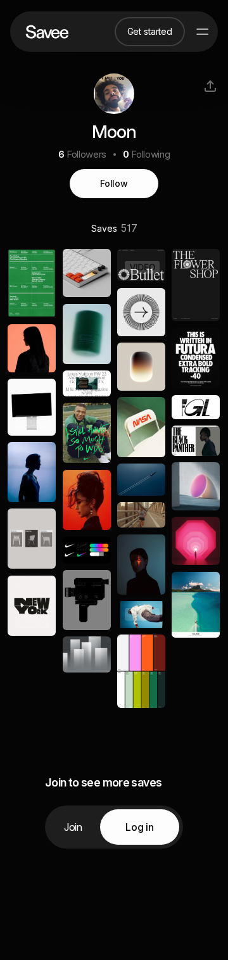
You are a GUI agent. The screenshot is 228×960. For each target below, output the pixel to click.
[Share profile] (210, 86)
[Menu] (202, 31)
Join (73, 827)
